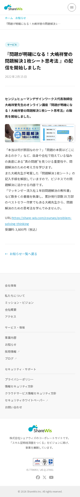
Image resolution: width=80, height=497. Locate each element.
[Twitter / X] (44, 477)
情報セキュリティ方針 (19, 386)
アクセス (10, 316)
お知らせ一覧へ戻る (21, 254)
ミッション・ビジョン (19, 302)
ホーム (9, 18)
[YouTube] (51, 477)
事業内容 (10, 337)
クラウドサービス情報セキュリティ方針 (30, 393)
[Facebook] (38, 477)
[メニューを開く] (72, 7)
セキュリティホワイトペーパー (26, 400)
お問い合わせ (13, 407)
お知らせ (20, 18)
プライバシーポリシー (19, 379)
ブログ (11, 358)
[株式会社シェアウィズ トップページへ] (13, 7)
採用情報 (12, 351)
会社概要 (10, 309)
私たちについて (15, 296)
